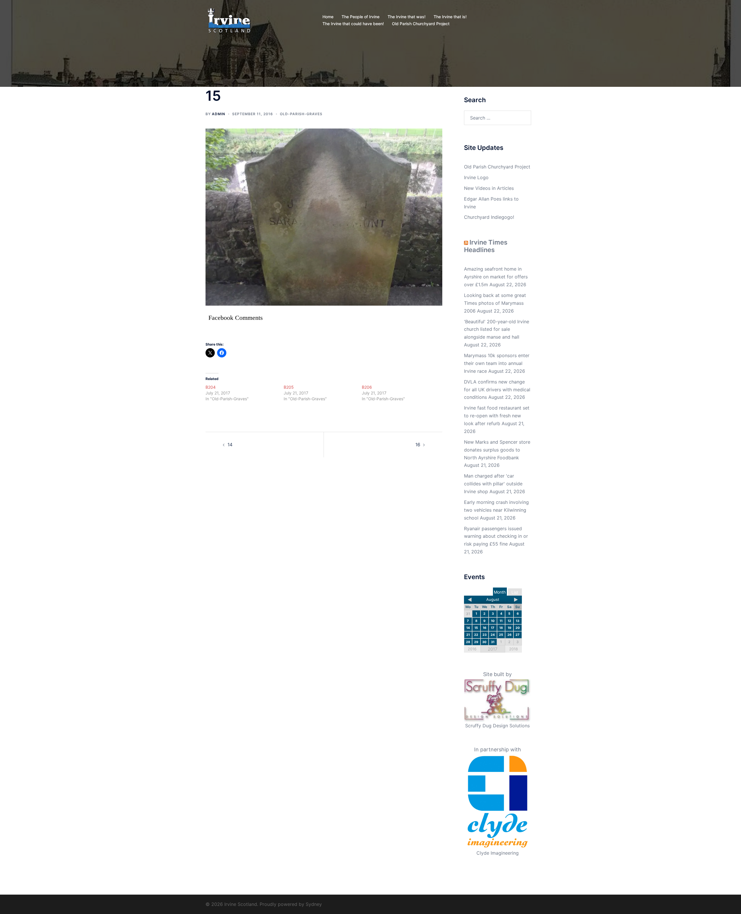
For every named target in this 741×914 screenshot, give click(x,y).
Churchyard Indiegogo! (489, 217)
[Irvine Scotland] (229, 20)
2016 (472, 649)
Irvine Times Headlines (485, 246)
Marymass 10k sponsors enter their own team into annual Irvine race (496, 363)
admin (218, 114)
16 (417, 444)
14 (230, 444)
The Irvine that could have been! (353, 23)
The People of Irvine (360, 16)
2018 (513, 649)
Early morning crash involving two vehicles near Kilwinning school (496, 510)
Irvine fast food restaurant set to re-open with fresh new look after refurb (496, 415)
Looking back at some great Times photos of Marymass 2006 (495, 303)
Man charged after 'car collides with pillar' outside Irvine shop (493, 483)
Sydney (314, 904)
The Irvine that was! (406, 16)
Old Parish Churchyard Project (421, 23)
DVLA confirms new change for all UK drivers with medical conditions (497, 389)
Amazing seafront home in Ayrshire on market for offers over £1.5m (496, 276)
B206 (367, 387)
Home (327, 16)
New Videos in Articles (489, 188)
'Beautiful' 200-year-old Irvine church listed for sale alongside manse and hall (496, 329)
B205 (289, 387)
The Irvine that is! (450, 16)
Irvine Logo (476, 177)
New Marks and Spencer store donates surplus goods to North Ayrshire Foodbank (497, 449)
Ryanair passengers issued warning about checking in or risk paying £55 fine (496, 536)
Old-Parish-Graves (301, 114)
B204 (211, 387)
